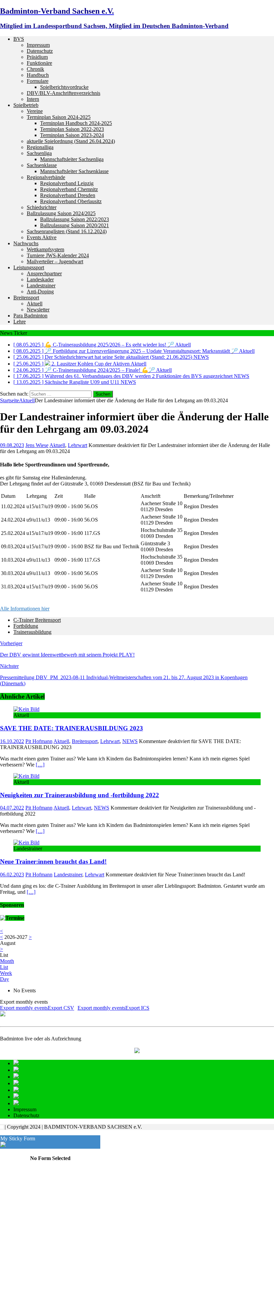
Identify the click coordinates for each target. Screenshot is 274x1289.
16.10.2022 (12, 741)
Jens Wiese (36, 445)
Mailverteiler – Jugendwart (55, 261)
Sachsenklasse (42, 165)
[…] (40, 764)
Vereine (35, 111)
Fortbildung (25, 626)
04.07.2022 (12, 808)
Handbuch (38, 75)
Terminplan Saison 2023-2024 (72, 135)
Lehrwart (77, 445)
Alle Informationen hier (24, 608)
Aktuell (34, 303)
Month (7, 961)
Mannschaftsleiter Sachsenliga (72, 159)
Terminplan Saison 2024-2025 (59, 117)
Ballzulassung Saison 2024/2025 (61, 213)
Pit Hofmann (38, 741)
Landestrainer (41, 285)
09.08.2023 (12, 445)
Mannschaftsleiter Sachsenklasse (74, 171)
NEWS (130, 741)
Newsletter (38, 309)
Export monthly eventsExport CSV (37, 1008)
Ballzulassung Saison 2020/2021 (74, 225)
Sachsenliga (39, 153)
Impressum (38, 45)
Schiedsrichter (41, 207)
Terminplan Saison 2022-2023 (72, 129)
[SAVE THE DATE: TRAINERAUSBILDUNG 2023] (26, 709)
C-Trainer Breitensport (37, 620)
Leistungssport (28, 267)
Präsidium (37, 57)
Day (4, 979)
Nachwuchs (25, 243)
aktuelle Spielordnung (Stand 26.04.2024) (71, 141)
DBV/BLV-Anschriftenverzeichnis (63, 93)
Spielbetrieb (25, 105)
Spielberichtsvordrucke (64, 87)
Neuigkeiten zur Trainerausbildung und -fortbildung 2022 (79, 795)
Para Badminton (30, 315)
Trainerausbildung (32, 632)
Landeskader (40, 279)
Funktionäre (39, 63)
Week (6, 973)
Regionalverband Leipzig (67, 183)
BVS (18, 39)
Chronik (35, 69)
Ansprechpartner (44, 273)
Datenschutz (40, 51)
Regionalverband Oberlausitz (71, 201)
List (4, 967)
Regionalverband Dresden (67, 195)
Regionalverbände (46, 177)
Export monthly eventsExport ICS (113, 1008)
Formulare (37, 81)
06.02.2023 (12, 874)
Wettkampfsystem (45, 249)
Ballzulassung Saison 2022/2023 (74, 219)
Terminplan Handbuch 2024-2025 (76, 123)
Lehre (19, 321)
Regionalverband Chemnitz (69, 189)
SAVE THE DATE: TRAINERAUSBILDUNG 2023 (71, 728)
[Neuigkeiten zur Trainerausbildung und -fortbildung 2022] (26, 776)
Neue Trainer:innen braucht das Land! (53, 861)
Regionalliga (40, 147)
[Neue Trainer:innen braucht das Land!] (26, 842)
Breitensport (26, 297)
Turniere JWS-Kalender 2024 (58, 255)
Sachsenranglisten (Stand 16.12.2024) (67, 231)
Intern (33, 99)
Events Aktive (41, 237)
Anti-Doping (40, 291)
